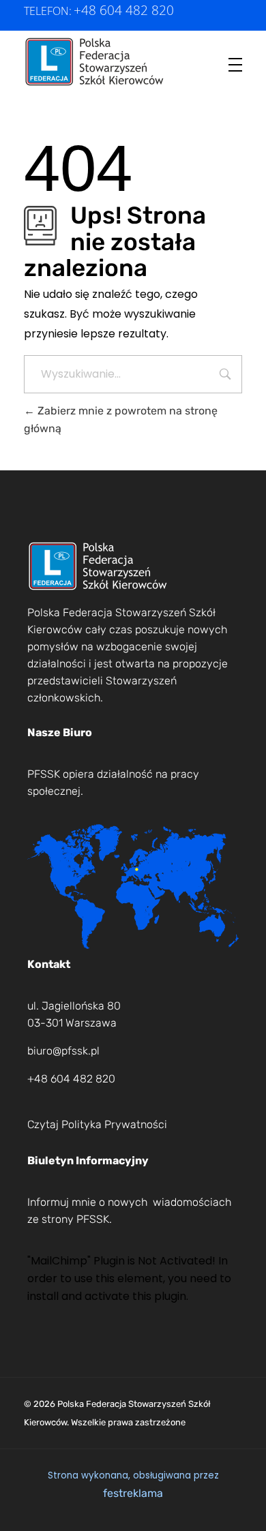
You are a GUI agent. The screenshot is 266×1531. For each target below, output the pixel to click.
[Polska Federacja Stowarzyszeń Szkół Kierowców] (95, 61)
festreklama (133, 1493)
